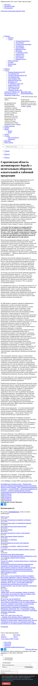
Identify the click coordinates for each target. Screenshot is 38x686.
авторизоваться (14, 512)
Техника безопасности (22, 41)
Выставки (7, 141)
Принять (6, 683)
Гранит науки (19, 54)
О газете (10, 62)
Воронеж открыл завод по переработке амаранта (16, 523)
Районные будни (20, 49)
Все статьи (16, 635)
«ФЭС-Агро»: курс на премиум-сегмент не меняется (17, 576)
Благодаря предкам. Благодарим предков (13, 526)
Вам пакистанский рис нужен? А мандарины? (15, 533)
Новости (7, 36)
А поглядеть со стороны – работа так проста (14, 546)
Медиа (6, 129)
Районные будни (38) (14, 80)
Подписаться (8, 8)
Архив (6, 134)
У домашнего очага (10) (15, 83)
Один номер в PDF (7, 639)
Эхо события (19, 42)
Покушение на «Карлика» (9, 539)
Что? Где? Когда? (13, 137)
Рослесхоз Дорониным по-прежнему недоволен (16, 520)
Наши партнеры (13, 61)
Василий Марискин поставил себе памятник (15, 543)
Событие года (19, 56)
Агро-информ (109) (14, 78)
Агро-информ (19, 47)
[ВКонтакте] (2, 649)
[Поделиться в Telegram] (5, 504)
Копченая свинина (6, 529)
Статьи (10, 39)
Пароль (4, 667)
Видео (10, 65)
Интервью (18, 51)
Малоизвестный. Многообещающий (27, 92)
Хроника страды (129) (15, 90)
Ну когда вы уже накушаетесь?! (11, 599)
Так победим (19, 46)
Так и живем (19, 57)
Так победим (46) (13, 77)
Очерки (6, 127)
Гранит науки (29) (13, 85)
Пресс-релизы (8, 142)
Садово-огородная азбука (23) (17, 75)
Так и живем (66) (13, 88)
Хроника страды (20, 59)
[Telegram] (5, 649)
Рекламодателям (9, 6)
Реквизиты (11, 139)
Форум (15, 637)
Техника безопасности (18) (16, 72)
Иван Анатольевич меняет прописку (12, 536)
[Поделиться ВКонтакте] (2, 504)
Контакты (7, 4)
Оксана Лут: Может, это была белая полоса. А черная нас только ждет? (12, 93)
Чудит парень (5, 590)
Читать (29, 106)
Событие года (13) (14, 87)
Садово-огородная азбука (23, 44)
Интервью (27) (12, 82)
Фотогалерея (12, 64)
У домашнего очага (21, 52)
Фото (9, 132)
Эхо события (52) (13, 74)
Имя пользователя (8, 665)
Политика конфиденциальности (14, 647)
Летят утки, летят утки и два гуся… (12, 615)
